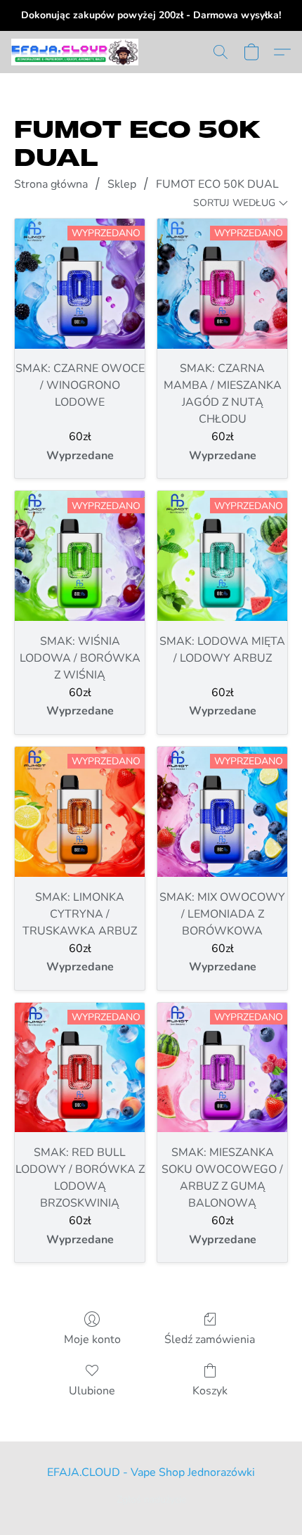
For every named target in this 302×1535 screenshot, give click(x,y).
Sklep (121, 184)
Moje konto (92, 1339)
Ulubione (92, 1391)
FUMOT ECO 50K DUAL (217, 184)
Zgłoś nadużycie (151, 1499)
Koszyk (210, 1391)
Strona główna (51, 184)
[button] (78, 52)
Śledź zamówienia (209, 1339)
